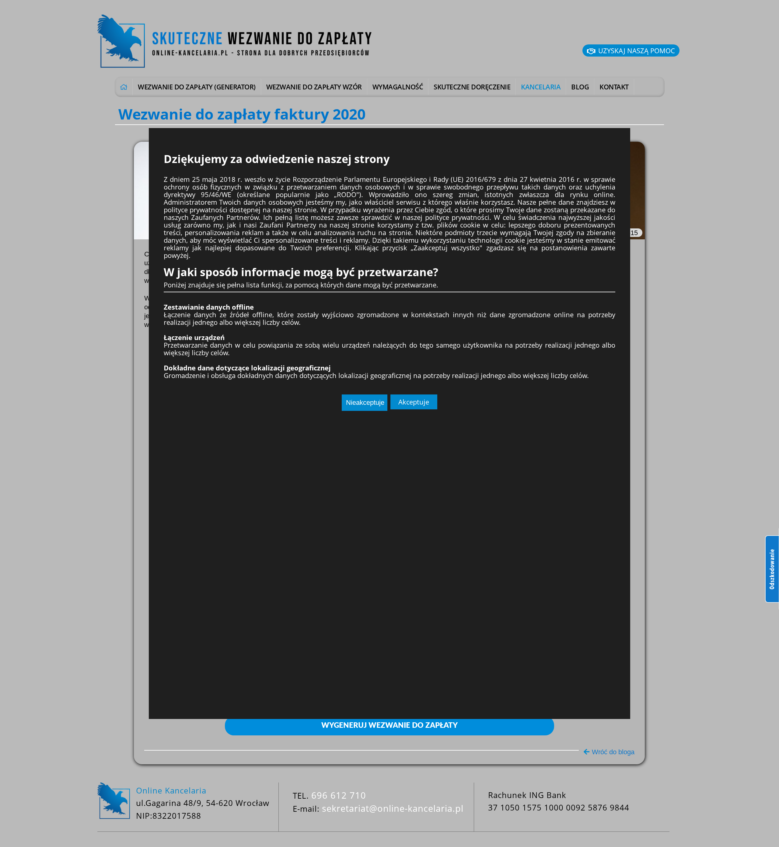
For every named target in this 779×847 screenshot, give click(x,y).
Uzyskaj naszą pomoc (636, 50)
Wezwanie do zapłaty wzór (314, 86)
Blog (580, 86)
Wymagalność (397, 86)
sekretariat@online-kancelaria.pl (392, 808)
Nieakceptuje (365, 402)
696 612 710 (338, 795)
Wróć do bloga (613, 752)
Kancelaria (541, 86)
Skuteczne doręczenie (472, 86)
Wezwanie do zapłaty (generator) (197, 86)
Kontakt (614, 86)
